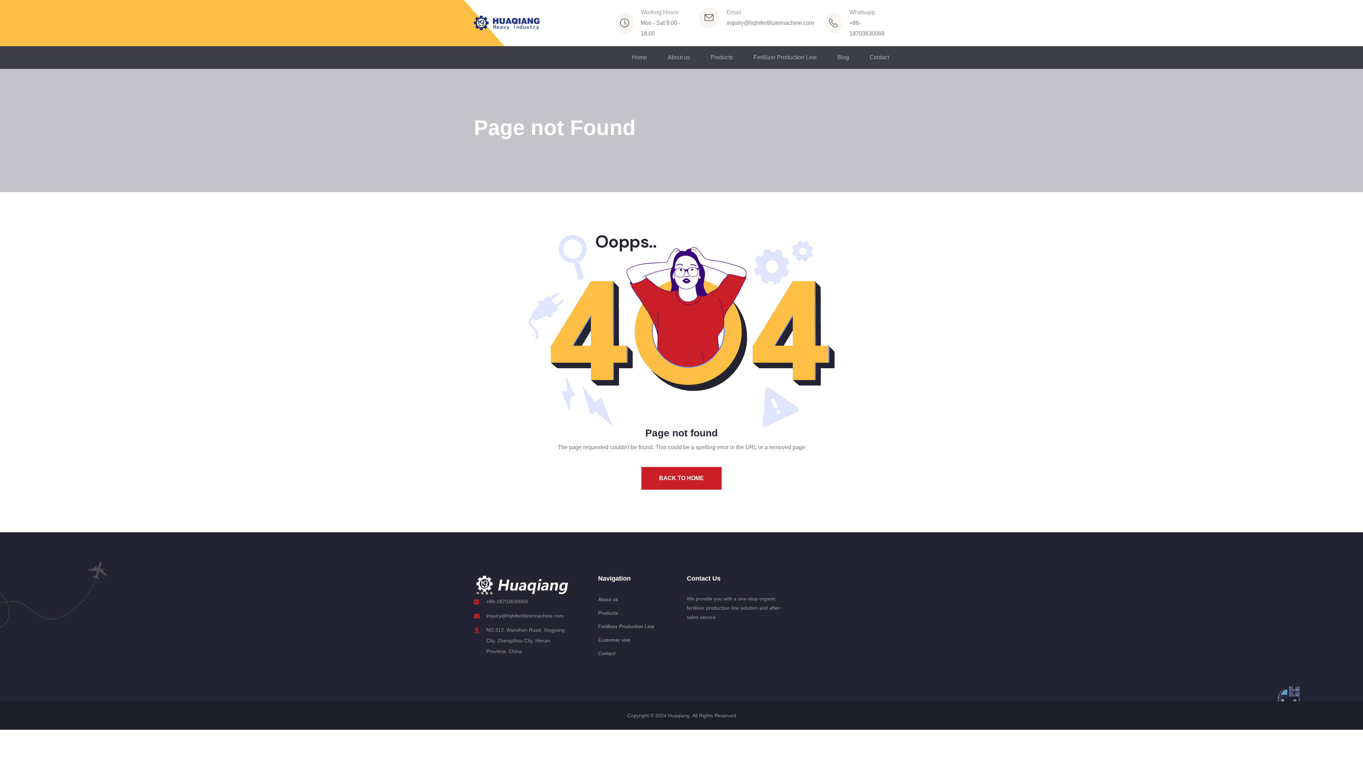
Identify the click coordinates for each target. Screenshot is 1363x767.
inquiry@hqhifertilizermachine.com (770, 23)
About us (679, 57)
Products (722, 57)
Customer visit (614, 640)
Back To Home (681, 478)
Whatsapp (862, 12)
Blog (843, 57)
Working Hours (659, 12)
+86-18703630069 (507, 601)
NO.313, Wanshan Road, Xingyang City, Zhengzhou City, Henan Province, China (525, 640)
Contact (879, 57)
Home (639, 57)
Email (734, 12)
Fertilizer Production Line (785, 57)
